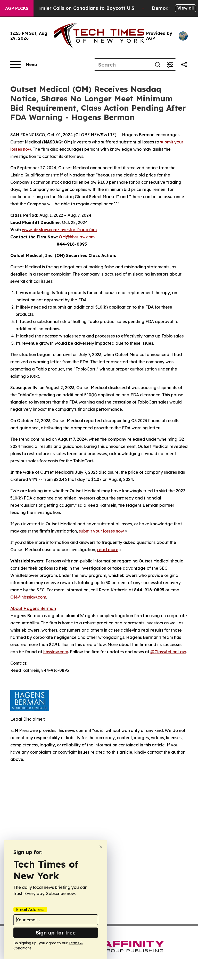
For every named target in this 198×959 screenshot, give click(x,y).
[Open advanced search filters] (170, 64)
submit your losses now (101, 531)
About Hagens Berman (33, 608)
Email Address (30, 909)
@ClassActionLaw (168, 651)
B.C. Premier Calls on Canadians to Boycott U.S (78, 8)
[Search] (157, 64)
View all (185, 8)
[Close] (100, 846)
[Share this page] (184, 64)
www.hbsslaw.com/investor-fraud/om (59, 229)
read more (107, 549)
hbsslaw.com (55, 651)
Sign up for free (56, 932)
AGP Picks (16, 8)
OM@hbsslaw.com (77, 236)
